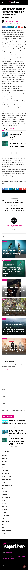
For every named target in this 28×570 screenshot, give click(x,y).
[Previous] (12, 153)
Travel (4, 299)
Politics (4, 500)
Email (4, 396)
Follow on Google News (8, 558)
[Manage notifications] (24, 566)
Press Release (6, 503)
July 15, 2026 (6, 353)
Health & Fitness (7, 260)
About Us (4, 557)
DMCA (23, 557)
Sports (4, 518)
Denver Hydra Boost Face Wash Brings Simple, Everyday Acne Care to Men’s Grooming (18, 135)
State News (5, 521)
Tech (3, 524)
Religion (4, 509)
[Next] (15, 153)
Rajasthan (5, 506)
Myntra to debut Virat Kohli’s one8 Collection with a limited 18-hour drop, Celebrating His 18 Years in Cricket (14, 290)
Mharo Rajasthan (8, 552)
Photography (6, 497)
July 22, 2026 (6, 314)
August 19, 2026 (13, 139)
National (4, 494)
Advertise (10, 557)
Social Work (5, 515)
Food (3, 482)
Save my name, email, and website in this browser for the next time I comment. (14, 411)
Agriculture (5, 455)
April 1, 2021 (6, 23)
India (3, 488)
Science (4, 512)
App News (4, 458)
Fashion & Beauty (7, 476)
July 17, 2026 (6, 333)
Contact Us (17, 557)
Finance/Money (6, 479)
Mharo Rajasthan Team (12, 21)
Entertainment (6, 473)
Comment (5, 370)
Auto (3, 464)
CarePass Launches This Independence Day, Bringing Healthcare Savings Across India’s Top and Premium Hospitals (18, 145)
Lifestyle (5, 241)
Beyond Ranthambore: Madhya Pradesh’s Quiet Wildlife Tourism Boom (14, 310)
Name (4, 389)
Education (5, 470)
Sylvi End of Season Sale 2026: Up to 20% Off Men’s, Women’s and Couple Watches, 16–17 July (14, 349)
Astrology (5, 461)
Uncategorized (6, 530)
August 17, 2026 (13, 150)
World (4, 533)
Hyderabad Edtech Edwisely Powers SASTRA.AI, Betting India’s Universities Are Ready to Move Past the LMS (17, 423)
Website (4, 403)
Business (4, 467)
